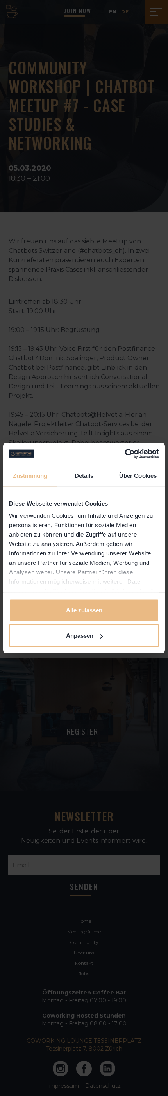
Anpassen (79, 635)
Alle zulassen (84, 609)
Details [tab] (84, 475)
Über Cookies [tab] (138, 475)
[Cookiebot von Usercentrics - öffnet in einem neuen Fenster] (125, 454)
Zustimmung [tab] (30, 475)
